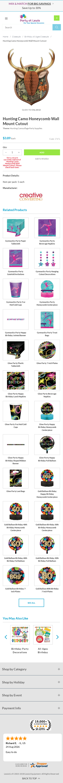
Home (5, 36)
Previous (6, 637)
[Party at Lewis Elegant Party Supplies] (31, 18)
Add (42, 152)
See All (31, 602)
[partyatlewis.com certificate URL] (31, 764)
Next (57, 637)
